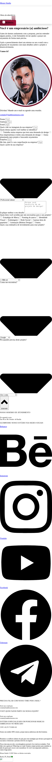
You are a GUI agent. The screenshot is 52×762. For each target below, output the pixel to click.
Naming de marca (29, 217)
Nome (2, 119)
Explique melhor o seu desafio (12, 213)
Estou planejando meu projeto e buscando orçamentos (24, 136)
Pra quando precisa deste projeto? (13, 340)
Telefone (3, 122)
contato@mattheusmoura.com (12, 115)
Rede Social (25, 220)
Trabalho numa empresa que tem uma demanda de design (26, 132)
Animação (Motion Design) (21, 222)
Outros (38, 222)
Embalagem (13, 220)
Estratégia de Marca (11, 217)
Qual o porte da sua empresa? (11, 145)
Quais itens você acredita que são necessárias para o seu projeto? (25, 215)
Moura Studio (5, 3)
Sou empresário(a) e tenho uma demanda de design (20, 135)
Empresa (3, 139)
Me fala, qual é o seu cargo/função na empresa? (19, 142)
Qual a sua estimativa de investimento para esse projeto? (22, 225)
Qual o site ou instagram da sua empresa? (16, 127)
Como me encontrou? (8, 282)
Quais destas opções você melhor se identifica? (18, 130)
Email (2, 124)
